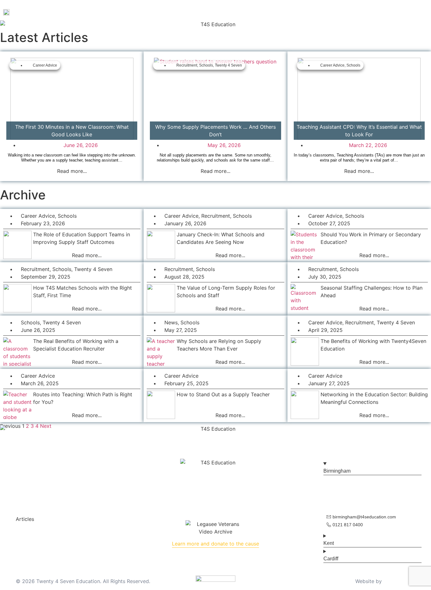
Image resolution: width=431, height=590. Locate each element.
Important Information (42, 526)
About (107, 12)
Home (89, 12)
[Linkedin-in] (234, 488)
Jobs (130, 12)
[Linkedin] (423, 12)
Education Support (177, 12)
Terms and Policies (38, 511)
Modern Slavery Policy (235, 498)
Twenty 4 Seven (228, 65)
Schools (206, 65)
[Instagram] (398, 12)
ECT (146, 12)
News (171, 322)
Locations (27, 542)
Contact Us (264, 12)
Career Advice (45, 65)
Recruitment (186, 65)
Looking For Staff (228, 12)
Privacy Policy (186, 498)
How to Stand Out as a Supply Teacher (223, 394)
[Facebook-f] (196, 488)
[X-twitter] (410, 12)
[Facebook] (385, 12)
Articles (25, 519)
